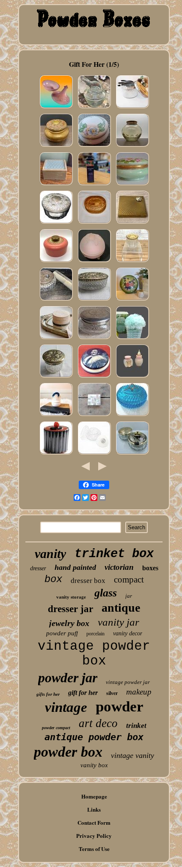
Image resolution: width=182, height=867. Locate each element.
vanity (50, 554)
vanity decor (127, 633)
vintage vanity (132, 755)
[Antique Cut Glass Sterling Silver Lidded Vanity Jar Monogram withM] (94, 338)
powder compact (56, 727)
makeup (139, 691)
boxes (150, 568)
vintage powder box (94, 653)
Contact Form (93, 822)
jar (128, 596)
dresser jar (70, 609)
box (53, 579)
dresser (38, 568)
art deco (98, 723)
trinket (136, 726)
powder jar (67, 677)
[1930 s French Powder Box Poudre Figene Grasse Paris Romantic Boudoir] (56, 338)
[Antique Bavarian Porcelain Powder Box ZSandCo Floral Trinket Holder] (94, 146)
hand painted (75, 567)
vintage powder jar (128, 682)
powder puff (62, 633)
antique (121, 607)
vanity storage (71, 596)
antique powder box (93, 737)
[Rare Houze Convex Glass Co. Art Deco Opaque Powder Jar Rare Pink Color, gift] (56, 108)
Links (94, 809)
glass (105, 593)
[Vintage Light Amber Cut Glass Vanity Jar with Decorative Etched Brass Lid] (132, 146)
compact (129, 579)
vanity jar (118, 622)
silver (112, 693)
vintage (66, 707)
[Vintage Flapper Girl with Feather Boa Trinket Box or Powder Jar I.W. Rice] (56, 415)
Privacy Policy (94, 835)
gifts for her (48, 694)
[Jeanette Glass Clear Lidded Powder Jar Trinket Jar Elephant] (94, 108)
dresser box (88, 581)
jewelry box (69, 623)
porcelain (95, 634)
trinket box (114, 554)
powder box (68, 752)
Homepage (94, 796)
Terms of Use (94, 849)
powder (119, 706)
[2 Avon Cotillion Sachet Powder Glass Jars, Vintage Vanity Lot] (132, 377)
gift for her (83, 692)
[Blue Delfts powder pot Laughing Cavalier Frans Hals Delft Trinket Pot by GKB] (94, 377)
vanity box (94, 765)
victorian (119, 567)
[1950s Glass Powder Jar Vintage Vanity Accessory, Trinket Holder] (132, 108)
